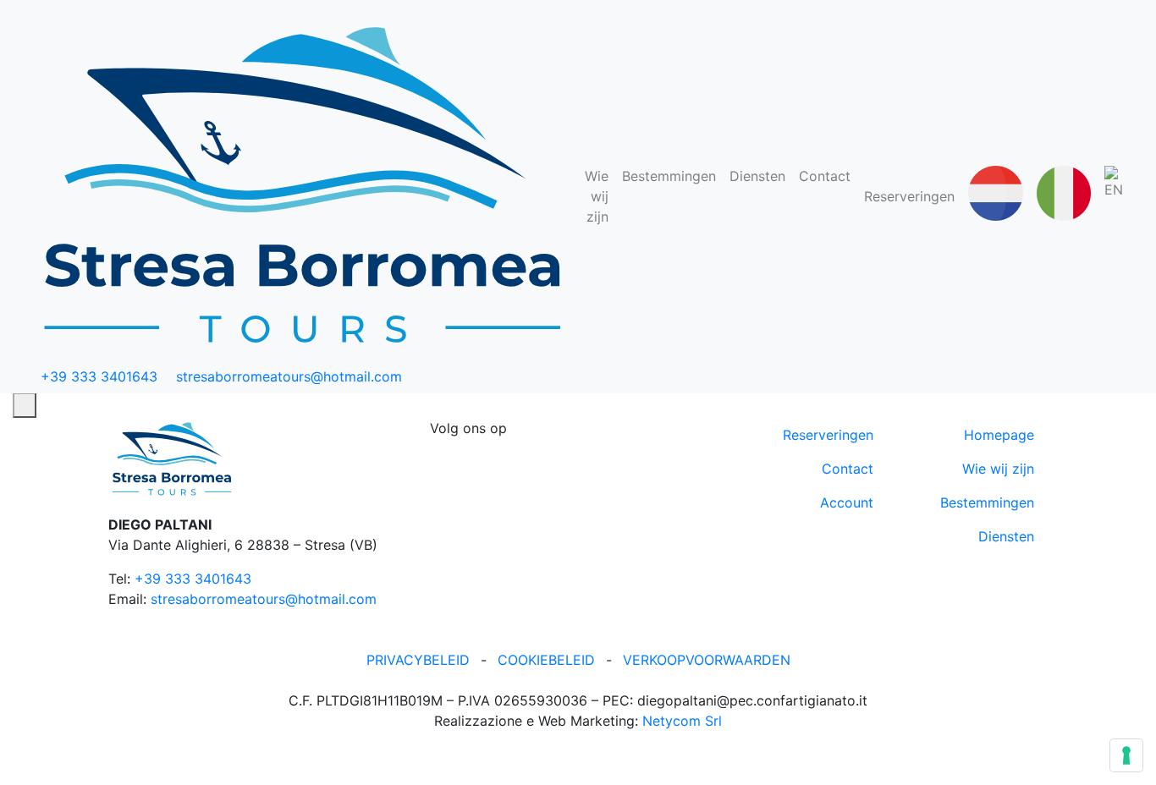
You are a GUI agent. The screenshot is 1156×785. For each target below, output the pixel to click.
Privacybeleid (418, 659)
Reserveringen (909, 196)
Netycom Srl (682, 720)
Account (846, 502)
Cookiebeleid (546, 659)
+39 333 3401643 (193, 578)
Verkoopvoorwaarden (706, 659)
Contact (824, 175)
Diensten (757, 175)
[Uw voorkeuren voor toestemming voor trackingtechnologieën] (1126, 755)
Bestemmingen (669, 175)
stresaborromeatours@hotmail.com (264, 598)
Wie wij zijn (596, 196)
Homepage (999, 434)
